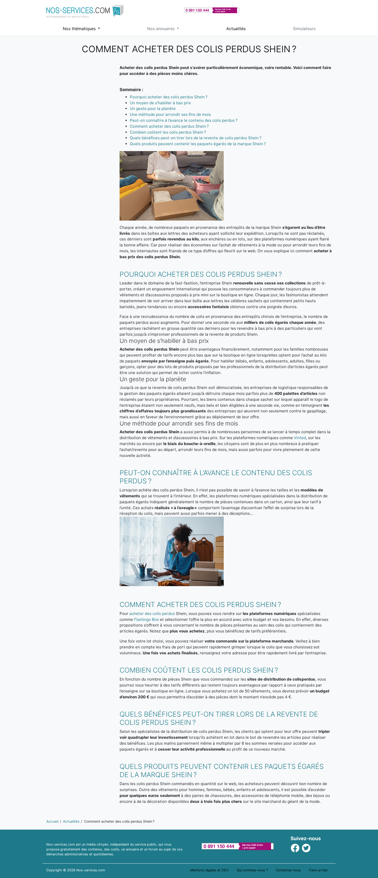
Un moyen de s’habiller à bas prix (160, 102)
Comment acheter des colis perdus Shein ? (169, 126)
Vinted (300, 437)
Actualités (236, 28)
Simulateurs (304, 28)
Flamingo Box (146, 619)
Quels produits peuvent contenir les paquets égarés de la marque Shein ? (198, 143)
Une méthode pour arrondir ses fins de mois (170, 114)
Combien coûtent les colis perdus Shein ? (168, 132)
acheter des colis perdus (152, 613)
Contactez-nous (288, 870)
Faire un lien (318, 870)
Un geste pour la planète (153, 108)
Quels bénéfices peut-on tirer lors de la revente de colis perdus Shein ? (196, 137)
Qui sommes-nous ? (252, 870)
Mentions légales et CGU (209, 870)
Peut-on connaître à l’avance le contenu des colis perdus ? (184, 120)
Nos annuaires (161, 28)
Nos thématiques (80, 28)
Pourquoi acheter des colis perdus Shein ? (169, 96)
